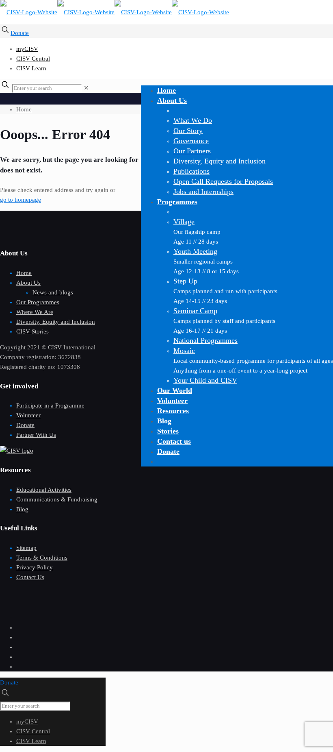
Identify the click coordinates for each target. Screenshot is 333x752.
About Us (28, 282)
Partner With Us (36, 435)
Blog (22, 509)
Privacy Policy (34, 567)
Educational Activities (43, 489)
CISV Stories (32, 331)
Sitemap (26, 548)
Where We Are (34, 312)
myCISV (27, 49)
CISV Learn (31, 68)
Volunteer (28, 415)
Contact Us (30, 577)
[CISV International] (114, 12)
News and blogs (52, 292)
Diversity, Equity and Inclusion (55, 321)
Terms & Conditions (41, 557)
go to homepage (20, 199)
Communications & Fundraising (56, 499)
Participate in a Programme (50, 405)
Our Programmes (37, 302)
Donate (20, 33)
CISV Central (33, 58)
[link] (86, 88)
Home (24, 109)
